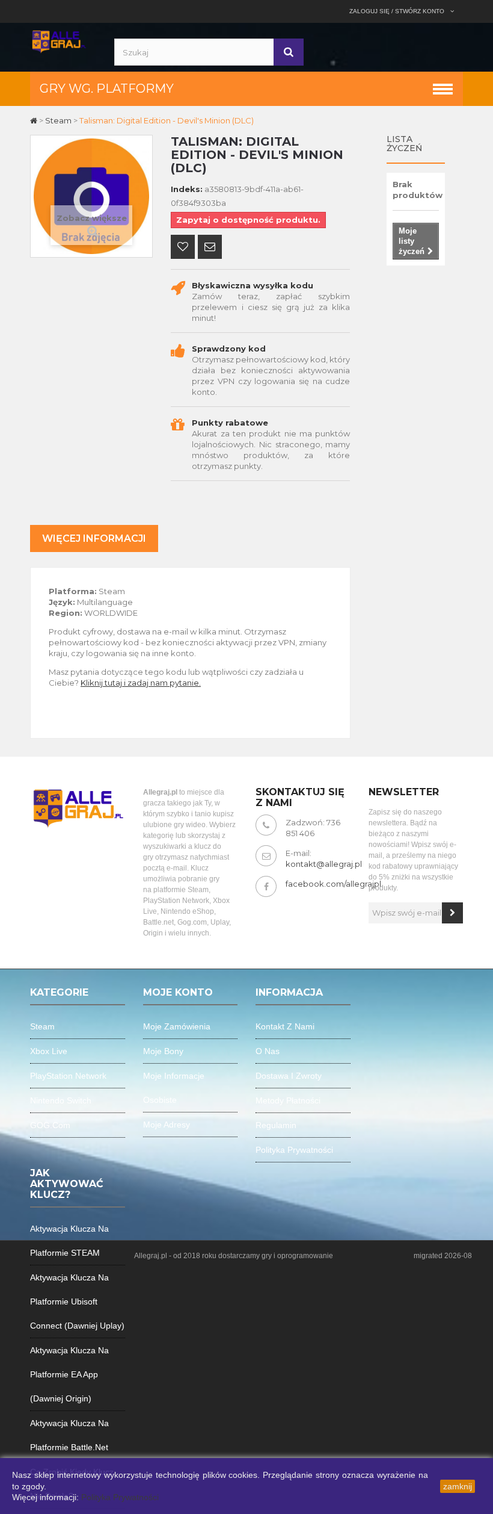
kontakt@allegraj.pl (324, 864)
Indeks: (187, 189)
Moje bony (163, 1051)
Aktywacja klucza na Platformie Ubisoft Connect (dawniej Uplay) (77, 1301)
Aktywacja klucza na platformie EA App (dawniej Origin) (69, 1374)
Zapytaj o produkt (210, 248)
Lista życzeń (404, 144)
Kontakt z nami (285, 1026)
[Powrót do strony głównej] (34, 120)
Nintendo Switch (60, 1100)
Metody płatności (288, 1100)
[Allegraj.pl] (58, 40)
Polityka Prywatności (120, 1497)
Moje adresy (166, 1124)
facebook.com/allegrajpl (333, 884)
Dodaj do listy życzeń (183, 248)
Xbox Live (48, 1051)
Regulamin (276, 1125)
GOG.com (50, 1125)
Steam (42, 1026)
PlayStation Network (68, 1076)
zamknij (457, 1486)
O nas (268, 1051)
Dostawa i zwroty (289, 1076)
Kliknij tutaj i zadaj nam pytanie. (141, 682)
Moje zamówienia (176, 1026)
